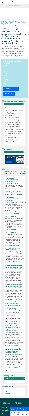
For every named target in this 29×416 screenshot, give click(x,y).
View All (8, 370)
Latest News (8, 386)
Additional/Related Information (15, 101)
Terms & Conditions (18, 403)
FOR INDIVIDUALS (10, 88)
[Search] (2, 2)
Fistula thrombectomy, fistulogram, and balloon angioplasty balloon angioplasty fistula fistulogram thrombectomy (14, 351)
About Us (4, 402)
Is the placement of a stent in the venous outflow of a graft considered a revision (13, 267)
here (23, 173)
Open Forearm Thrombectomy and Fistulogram (11, 179)
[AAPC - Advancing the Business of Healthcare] (14, 2)
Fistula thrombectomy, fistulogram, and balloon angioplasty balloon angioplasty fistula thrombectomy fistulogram (14, 307)
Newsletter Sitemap (6, 403)
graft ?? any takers (11, 216)
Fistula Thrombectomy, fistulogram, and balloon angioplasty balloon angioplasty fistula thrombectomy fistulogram (14, 329)
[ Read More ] (20, 194)
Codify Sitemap (18, 402)
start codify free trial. (12, 143)
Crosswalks (8, 149)
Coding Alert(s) (9, 376)
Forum (6, 169)
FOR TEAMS (8, 94)
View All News (9, 393)
